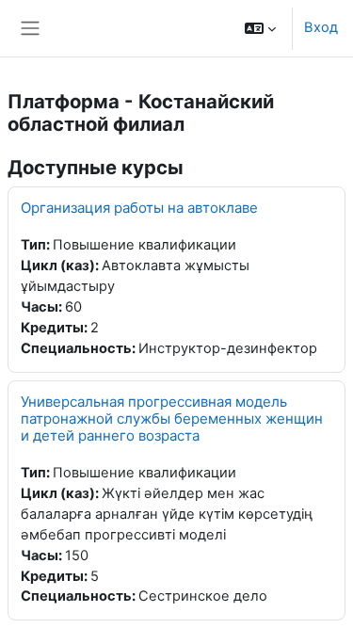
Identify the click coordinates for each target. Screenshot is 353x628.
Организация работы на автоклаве (139, 208)
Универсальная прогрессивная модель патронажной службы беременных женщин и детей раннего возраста (172, 418)
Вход (321, 27)
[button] (260, 28)
